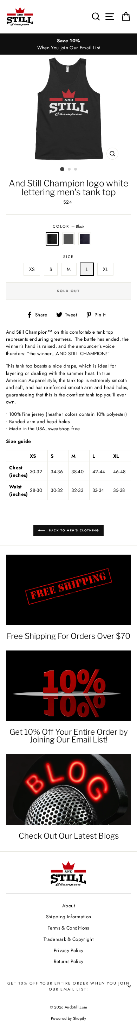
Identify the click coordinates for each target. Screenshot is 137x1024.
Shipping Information (68, 916)
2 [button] (69, 169)
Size (68, 256)
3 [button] (76, 169)
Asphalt (68, 239)
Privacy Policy (69, 950)
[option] (68, 44)
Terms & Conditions (68, 927)
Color (68, 226)
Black (52, 239)
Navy (85, 239)
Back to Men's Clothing (73, 530)
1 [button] (62, 169)
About (68, 905)
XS (32, 269)
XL (105, 269)
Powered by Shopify (68, 1018)
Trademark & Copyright (68, 939)
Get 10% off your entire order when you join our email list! (68, 986)
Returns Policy (69, 961)
